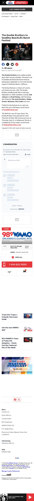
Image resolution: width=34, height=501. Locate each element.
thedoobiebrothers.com (12, 125)
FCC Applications (7, 429)
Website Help (6, 452)
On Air (16, 13)
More (21, 16)
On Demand (5, 16)
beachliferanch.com (10, 110)
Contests (23, 13)
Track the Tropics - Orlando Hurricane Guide (10, 317)
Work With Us (6, 415)
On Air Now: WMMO (17, 240)
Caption (27, 58)
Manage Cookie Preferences (11, 471)
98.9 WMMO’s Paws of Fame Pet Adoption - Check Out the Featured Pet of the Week (10, 343)
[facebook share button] (3, 64)
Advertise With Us (8, 443)
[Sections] (3, 2)
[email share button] (12, 64)
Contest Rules (6, 419)
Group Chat (14, 16)
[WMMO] (17, 3)
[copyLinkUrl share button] (16, 64)
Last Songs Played (7, 13)
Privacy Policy (20, 465)
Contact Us (5, 412)
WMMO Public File (8, 425)
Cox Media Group (12, 463)
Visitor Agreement (7, 465)
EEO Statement (7, 422)
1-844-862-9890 (18, 264)
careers (11, 468)
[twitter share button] (7, 64)
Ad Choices (26, 467)
